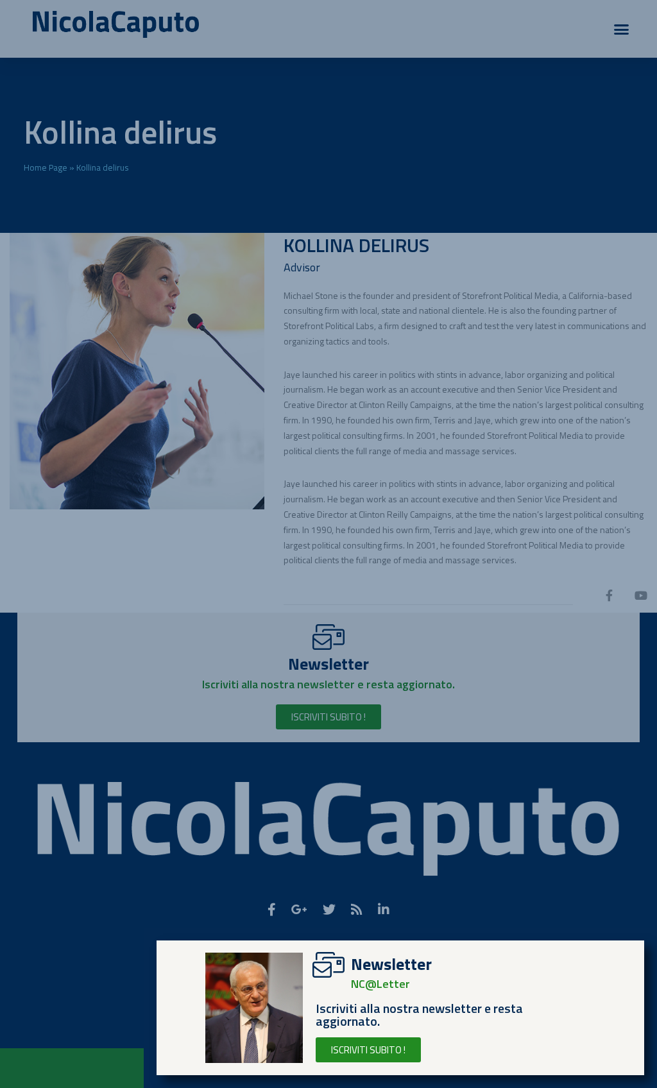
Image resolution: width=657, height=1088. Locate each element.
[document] (328, 544)
